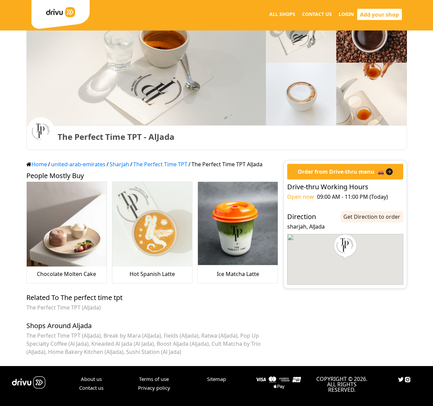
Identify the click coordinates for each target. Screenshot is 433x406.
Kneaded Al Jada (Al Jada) (122, 343)
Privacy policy (154, 387)
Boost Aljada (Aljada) (183, 343)
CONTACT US (317, 14)
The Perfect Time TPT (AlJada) (63, 307)
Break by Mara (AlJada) (132, 335)
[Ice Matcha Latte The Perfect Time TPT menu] (238, 224)
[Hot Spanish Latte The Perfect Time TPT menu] (152, 224)
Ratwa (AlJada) (219, 335)
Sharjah (119, 164)
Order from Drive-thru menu (336, 171)
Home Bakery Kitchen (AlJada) (85, 352)
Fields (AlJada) (181, 335)
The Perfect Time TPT (160, 164)
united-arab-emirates (78, 164)
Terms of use (154, 379)
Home (39, 164)
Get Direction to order (371, 216)
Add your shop (379, 14)
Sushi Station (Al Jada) (153, 352)
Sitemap (216, 379)
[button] (345, 247)
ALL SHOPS (282, 14)
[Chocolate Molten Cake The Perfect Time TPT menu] (67, 224)
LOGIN (346, 14)
